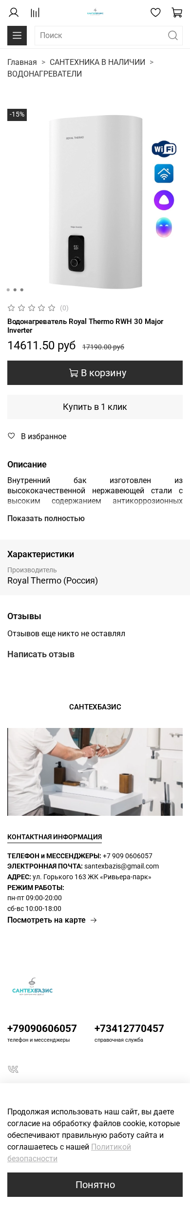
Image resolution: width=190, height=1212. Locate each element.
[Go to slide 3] (21, 289)
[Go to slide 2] (15, 289)
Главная (22, 62)
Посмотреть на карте (46, 920)
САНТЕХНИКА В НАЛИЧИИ (97, 62)
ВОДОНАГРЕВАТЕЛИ (44, 74)
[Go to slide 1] (8, 289)
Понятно (95, 1185)
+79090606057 (42, 1028)
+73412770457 (129, 1028)
